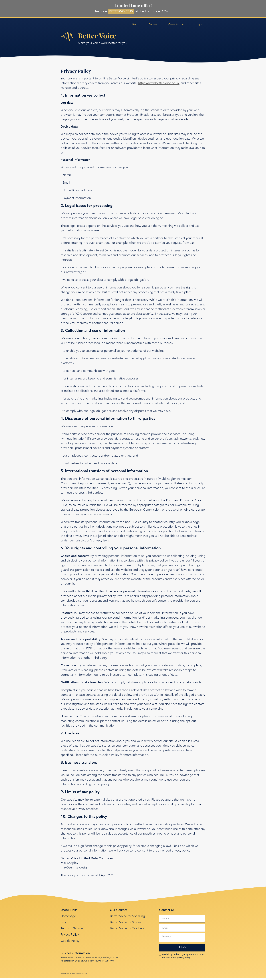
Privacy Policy (70, 934)
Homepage (68, 916)
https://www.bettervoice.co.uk (158, 83)
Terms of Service (72, 928)
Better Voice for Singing (126, 922)
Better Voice (97, 35)
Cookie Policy (70, 941)
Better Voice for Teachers (127, 928)
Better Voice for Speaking (127, 916)
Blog (64, 922)
